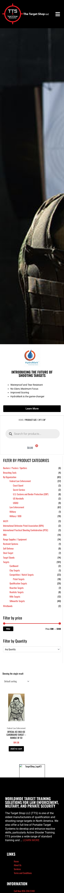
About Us (17, 865)
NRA (5, 534)
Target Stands (9, 557)
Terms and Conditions (23, 873)
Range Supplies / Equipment (15, 539)
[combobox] (32, 649)
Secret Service (19, 489)
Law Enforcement (17, 507)
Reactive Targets (17, 588)
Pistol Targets (18, 579)
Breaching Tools (9, 472)
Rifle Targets (15, 596)
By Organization (9, 477)
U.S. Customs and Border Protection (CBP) (30, 494)
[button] (57, 14)
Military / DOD (15, 516)
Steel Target (8, 553)
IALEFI (5, 521)
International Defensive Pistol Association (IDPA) (23, 525)
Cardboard (14, 566)
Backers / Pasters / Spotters (15, 468)
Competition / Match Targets (22, 574)
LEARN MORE (31, 840)
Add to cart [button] (16, 748)
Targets (6, 562)
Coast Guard (18, 485)
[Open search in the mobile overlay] (32, 433)
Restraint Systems (10, 544)
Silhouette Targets (17, 601)
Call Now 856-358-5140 (24, 891)
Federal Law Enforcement (20, 481)
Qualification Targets (18, 583)
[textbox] (30, 649)
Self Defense (8, 548)
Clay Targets (15, 570)
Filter (8, 628)
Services (17, 869)
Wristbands (7, 606)
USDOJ (15, 503)
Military (13, 511)
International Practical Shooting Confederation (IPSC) (25, 530)
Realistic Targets (17, 592)
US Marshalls (18, 498)
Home (21, 419)
